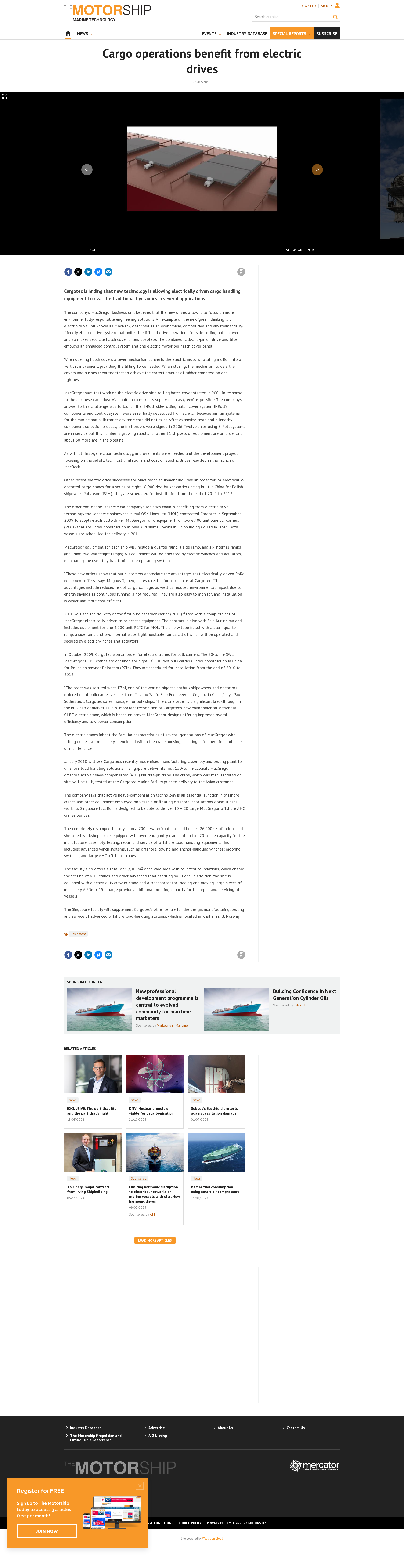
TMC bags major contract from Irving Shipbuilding (88, 1189)
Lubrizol (299, 1005)
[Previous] (87, 170)
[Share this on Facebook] (68, 272)
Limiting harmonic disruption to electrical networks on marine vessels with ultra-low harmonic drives (154, 1194)
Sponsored (139, 1178)
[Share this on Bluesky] (98, 272)
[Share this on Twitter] (78, 272)
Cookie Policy (190, 1523)
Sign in (186, 262)
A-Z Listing (157, 1435)
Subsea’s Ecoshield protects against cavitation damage (214, 1110)
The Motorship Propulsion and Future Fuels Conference (96, 1437)
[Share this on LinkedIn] (88, 272)
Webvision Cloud (212, 1538)
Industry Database (85, 1427)
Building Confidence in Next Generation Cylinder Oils (304, 994)
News (73, 1100)
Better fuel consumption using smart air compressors (215, 1189)
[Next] (317, 170)
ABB (152, 1214)
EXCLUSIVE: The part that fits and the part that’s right (91, 1110)
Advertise (156, 1427)
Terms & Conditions (155, 1523)
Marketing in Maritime (172, 1025)
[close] (245, 262)
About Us (225, 1427)
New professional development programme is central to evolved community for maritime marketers (167, 1004)
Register (308, 6)
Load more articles (155, 1240)
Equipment (78, 934)
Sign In (327, 6)
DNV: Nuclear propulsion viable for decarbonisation (151, 1110)
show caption (298, 250)
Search (335, 17)
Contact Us (296, 1427)
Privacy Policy (219, 1523)
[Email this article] (108, 272)
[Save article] (241, 272)
